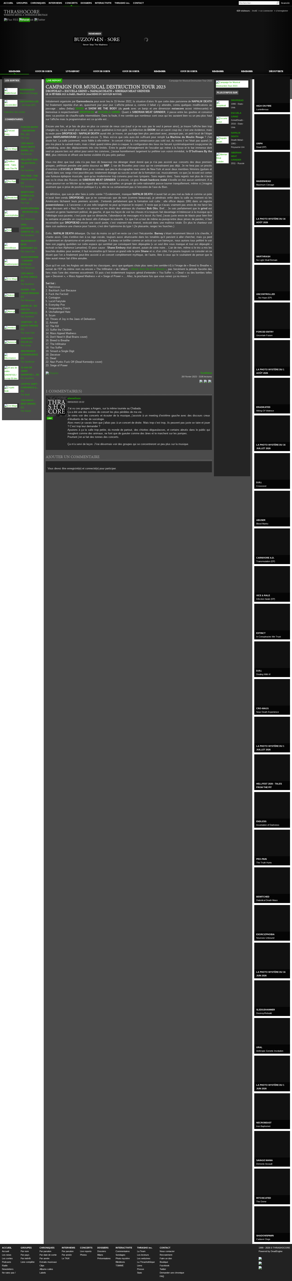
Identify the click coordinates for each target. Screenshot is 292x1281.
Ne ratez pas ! (9, 1272)
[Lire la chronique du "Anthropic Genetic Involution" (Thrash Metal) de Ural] (8, 230)
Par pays (25, 1255)
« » (147, 269)
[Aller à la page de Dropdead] (222, 103)
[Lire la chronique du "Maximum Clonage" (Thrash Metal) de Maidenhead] (10, 91)
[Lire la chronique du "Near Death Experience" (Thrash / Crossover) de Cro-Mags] (10, 148)
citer (50, 418)
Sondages (120, 1255)
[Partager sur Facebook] (201, 381)
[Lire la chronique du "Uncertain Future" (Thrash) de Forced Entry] (11, 132)
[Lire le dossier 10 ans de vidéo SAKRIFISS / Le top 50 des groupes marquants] (11, 372)
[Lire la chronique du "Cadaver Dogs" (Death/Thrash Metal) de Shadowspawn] (11, 262)
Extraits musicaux (48, 1262)
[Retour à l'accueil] (26, 12)
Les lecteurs (143, 1255)
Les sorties (7, 1258)
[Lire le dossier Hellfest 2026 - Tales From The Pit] (11, 165)
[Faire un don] (52, 372)
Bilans (100, 1255)
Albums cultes (46, 1269)
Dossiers (101, 1251)
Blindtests (120, 1262)
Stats (139, 1272)
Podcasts (6, 1262)
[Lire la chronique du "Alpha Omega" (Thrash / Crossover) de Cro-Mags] (10, 278)
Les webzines (143, 1258)
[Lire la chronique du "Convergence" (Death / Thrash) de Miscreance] (11, 356)
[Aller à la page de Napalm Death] (222, 140)
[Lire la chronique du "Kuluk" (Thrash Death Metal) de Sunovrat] (10, 342)
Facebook (164, 1265)
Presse (140, 1269)
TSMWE (120, 1265)
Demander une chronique (172, 1272)
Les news (6, 1255)
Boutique (164, 1262)
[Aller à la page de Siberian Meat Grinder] (222, 158)
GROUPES (21, 3)
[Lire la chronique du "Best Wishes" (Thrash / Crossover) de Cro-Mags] (10, 405)
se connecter (266, 11)
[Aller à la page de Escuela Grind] (222, 120)
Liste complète (28, 1262)
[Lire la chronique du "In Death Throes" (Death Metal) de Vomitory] (10, 327)
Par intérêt (26, 1258)
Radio (5, 1265)
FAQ (162, 1276)
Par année (44, 1258)
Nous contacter (167, 1251)
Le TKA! (66, 1258)
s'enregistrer (282, 11)
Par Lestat (27, 342)
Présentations (104, 1258)
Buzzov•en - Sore (97, 39)
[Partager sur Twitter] (205, 381)
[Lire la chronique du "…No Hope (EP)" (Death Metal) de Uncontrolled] (10, 103)
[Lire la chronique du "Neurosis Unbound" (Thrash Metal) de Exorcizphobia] (11, 213)
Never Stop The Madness (95, 44)
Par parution (45, 1251)
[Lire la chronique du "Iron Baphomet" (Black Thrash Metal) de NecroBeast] (11, 246)
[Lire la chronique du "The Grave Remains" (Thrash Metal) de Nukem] (9, 295)
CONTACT (138, 3)
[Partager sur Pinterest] (209, 381)
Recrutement (166, 1255)
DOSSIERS (86, 3)
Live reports (86, 1251)
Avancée (285, 3)
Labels (43, 1272)
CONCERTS (71, 3)
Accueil (5, 1251)
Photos (83, 1255)
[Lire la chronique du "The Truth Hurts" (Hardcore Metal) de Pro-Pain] (10, 181)
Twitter (163, 1269)
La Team (141, 1251)
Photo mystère (123, 1258)
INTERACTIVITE (103, 3)
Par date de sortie (48, 1255)
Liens (139, 1265)
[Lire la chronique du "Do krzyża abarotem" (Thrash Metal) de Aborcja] (9, 311)
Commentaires (123, 1251)
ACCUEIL (8, 3)
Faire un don (166, 1258)
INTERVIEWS (55, 3)
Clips (42, 1265)
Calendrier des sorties (14, 112)
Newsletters (8, 1269)
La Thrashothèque (146, 1262)
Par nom (25, 1251)
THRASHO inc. (122, 3)
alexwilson (74, 398)
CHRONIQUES (38, 3)
